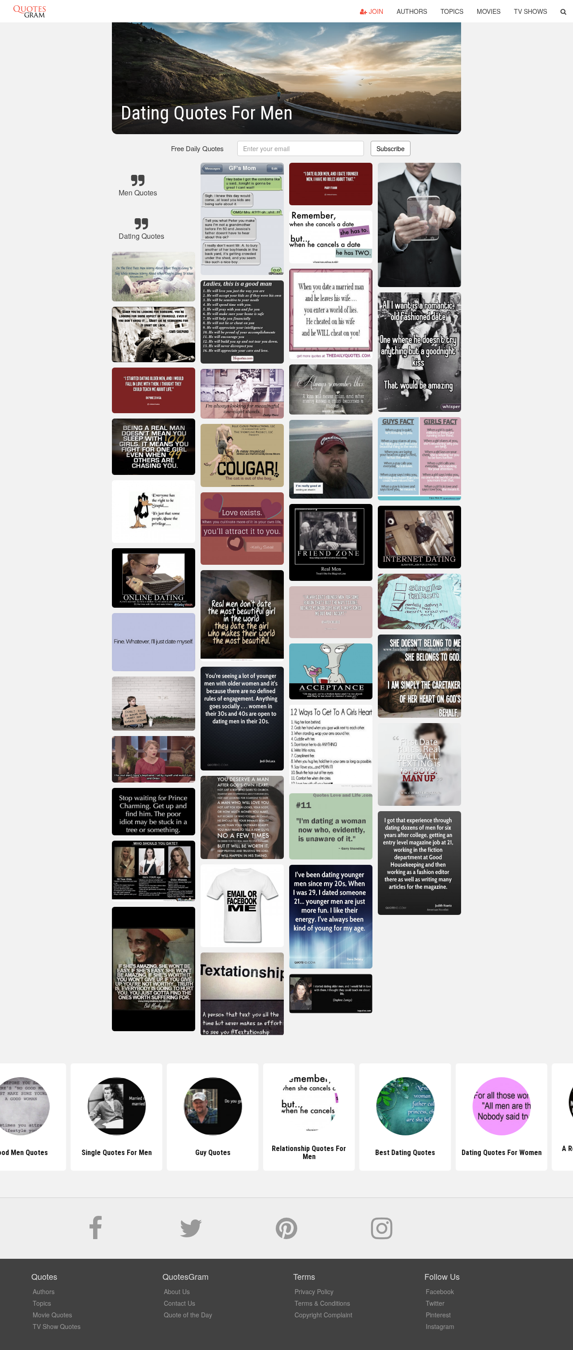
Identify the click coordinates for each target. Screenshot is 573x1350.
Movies (488, 11)
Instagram (440, 1326)
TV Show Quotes (57, 1326)
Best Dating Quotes (383, 1152)
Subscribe (390, 148)
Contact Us (179, 1303)
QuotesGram (29, 11)
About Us (177, 1291)
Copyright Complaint (323, 1314)
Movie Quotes (52, 1314)
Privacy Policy (314, 1291)
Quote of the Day (188, 1314)
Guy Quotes (190, 1152)
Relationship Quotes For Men (286, 1152)
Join (375, 11)
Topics (451, 11)
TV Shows (530, 11)
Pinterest (438, 1314)
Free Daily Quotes (197, 148)
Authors (412, 11)
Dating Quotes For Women (479, 1152)
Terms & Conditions (322, 1303)
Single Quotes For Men (94, 1152)
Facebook (440, 1291)
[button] (563, 11)
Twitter (435, 1303)
